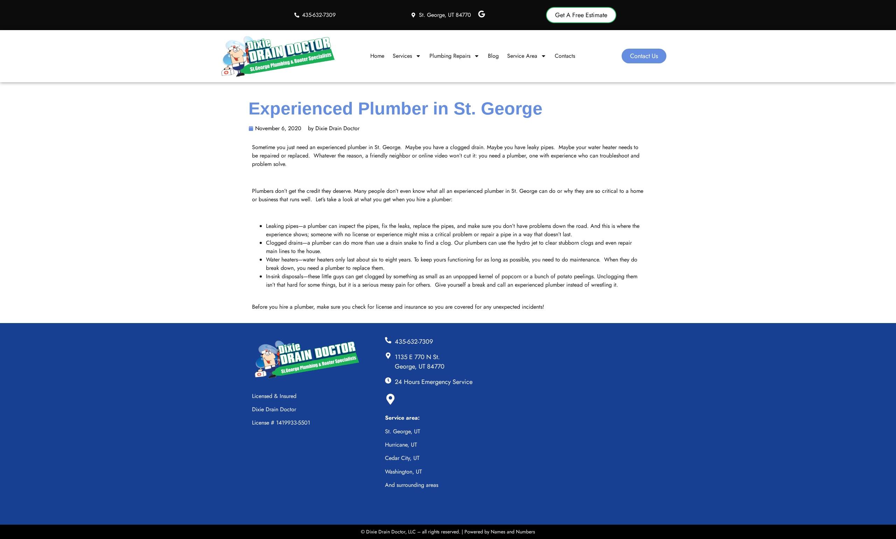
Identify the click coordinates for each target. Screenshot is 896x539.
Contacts (565, 56)
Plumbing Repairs (449, 56)
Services (402, 56)
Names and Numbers (513, 531)
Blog (493, 56)
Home (377, 56)
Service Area (522, 56)
